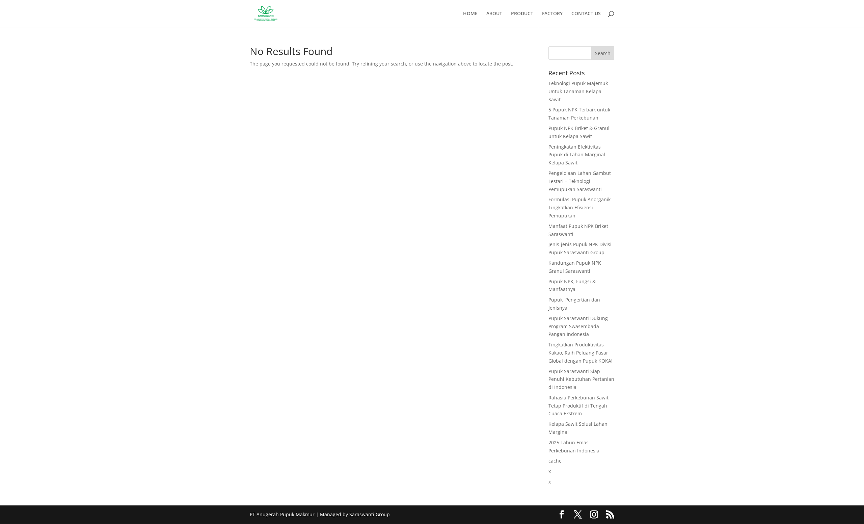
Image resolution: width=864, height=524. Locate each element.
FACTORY (552, 14)
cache (555, 460)
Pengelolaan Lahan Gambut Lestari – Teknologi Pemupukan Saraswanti (579, 181)
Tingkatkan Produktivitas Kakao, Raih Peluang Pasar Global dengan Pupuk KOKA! (580, 352)
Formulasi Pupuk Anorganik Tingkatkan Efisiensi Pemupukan (579, 207)
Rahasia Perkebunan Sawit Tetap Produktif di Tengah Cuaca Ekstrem (578, 405)
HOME (470, 14)
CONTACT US (586, 14)
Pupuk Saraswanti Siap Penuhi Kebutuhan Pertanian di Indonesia (581, 379)
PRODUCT (522, 14)
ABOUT (494, 14)
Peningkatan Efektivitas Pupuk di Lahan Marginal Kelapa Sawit (576, 154)
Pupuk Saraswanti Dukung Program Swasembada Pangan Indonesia (578, 326)
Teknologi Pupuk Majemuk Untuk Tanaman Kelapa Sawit (578, 91)
